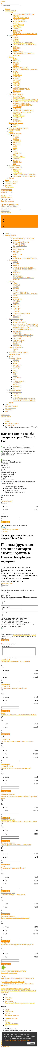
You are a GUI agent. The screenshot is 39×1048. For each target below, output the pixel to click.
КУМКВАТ (17, 80)
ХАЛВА (15, 119)
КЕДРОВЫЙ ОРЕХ (19, 21)
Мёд (14, 126)
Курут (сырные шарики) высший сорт (14, 688)
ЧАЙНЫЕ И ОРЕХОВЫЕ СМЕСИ (25, 34)
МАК (14, 146)
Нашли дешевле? (6, 501)
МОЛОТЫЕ (17, 169)
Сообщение (7, 646)
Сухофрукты (13, 35)
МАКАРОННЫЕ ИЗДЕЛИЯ (22, 105)
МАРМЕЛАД (17, 107)
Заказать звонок (6, 190)
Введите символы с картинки (11, 626)
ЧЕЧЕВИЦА (17, 162)
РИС (14, 155)
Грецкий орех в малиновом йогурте (13, 868)
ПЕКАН (15, 28)
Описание (4, 529)
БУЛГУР (15, 135)
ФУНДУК (16, 32)
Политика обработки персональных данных (20, 1003)
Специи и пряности (15, 167)
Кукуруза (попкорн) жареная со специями (15, 918)
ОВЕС (15, 151)
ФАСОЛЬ (16, 160)
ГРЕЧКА (16, 137)
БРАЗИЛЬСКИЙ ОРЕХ (21, 18)
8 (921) (3, 192)
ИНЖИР (16, 39)
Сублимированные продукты (23, 43)
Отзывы (7, 999)
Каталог (7, 422)
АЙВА (15, 59)
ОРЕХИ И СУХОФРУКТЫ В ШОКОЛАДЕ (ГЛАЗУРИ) (23, 111)
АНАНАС (16, 60)
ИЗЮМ (15, 37)
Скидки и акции (10, 183)
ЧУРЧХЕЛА (17, 121)
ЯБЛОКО (16, 92)
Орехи (11, 12)
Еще (6, 226)
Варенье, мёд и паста (16, 123)
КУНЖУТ (16, 142)
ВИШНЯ (16, 64)
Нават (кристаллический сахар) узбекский (15, 661)
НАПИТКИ (17, 108)
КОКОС (15, 78)
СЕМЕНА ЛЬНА (18, 157)
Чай (6, 1020)
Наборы (11, 178)
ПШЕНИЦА (17, 153)
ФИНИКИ (16, 48)
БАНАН (15, 62)
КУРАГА (16, 41)
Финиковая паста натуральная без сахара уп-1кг (17, 944)
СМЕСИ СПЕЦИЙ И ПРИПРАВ (24, 174)
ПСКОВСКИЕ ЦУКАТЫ (21, 89)
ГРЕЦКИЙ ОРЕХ (19, 19)
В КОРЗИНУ (5, 522)
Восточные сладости (16, 94)
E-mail (4, 613)
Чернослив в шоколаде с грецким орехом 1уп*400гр (18, 714)
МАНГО (16, 82)
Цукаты (11, 57)
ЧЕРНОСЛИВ (18, 51)
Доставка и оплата (11, 181)
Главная (7, 9)
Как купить (9, 1001)
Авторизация (9, 187)
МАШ (15, 148)
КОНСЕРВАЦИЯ (19, 98)
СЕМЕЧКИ (17, 158)
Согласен (31, 1043)
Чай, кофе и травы (15, 165)
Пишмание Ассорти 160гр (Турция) (13, 894)
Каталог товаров (10, 10)
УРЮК (15, 46)
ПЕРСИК (16, 85)
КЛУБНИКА (17, 75)
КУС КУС (16, 144)
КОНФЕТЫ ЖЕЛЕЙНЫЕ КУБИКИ (25, 100)
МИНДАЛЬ (17, 27)
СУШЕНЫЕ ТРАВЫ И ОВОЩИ (24, 176)
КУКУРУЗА (17, 140)
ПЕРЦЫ (15, 171)
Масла (11, 132)
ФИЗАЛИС (17, 91)
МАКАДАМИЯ (18, 25)
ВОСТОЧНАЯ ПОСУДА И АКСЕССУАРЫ (18, 129)
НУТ (14, 149)
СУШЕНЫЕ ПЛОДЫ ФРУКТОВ (24, 44)
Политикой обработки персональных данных (17, 1040)
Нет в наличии (6, 791)
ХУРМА (16, 50)
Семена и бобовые (15, 133)
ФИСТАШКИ (17, 30)
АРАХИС (16, 16)
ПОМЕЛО (16, 87)
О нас (7, 180)
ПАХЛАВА (17, 114)
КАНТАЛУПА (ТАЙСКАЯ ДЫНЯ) (25, 69)
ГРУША (15, 66)
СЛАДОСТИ (17, 117)
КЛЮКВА (16, 76)
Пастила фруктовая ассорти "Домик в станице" (17, 741)
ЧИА (14, 164)
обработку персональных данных (24, 635)
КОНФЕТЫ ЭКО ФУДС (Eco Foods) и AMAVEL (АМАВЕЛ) (25, 102)
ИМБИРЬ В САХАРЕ (20, 67)
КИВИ (15, 71)
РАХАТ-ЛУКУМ (18, 116)
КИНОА (16, 139)
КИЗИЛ (15, 73)
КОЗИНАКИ (17, 96)
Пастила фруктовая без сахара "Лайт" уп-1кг (16, 845)
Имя (3, 601)
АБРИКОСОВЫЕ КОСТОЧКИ (23, 14)
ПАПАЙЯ (16, 83)
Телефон (5, 607)
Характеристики (13, 529)
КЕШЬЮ (16, 23)
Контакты (8, 185)
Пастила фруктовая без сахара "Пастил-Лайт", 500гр (19, 821)
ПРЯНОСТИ (17, 173)
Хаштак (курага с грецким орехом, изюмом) (16, 768)
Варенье (15, 124)
